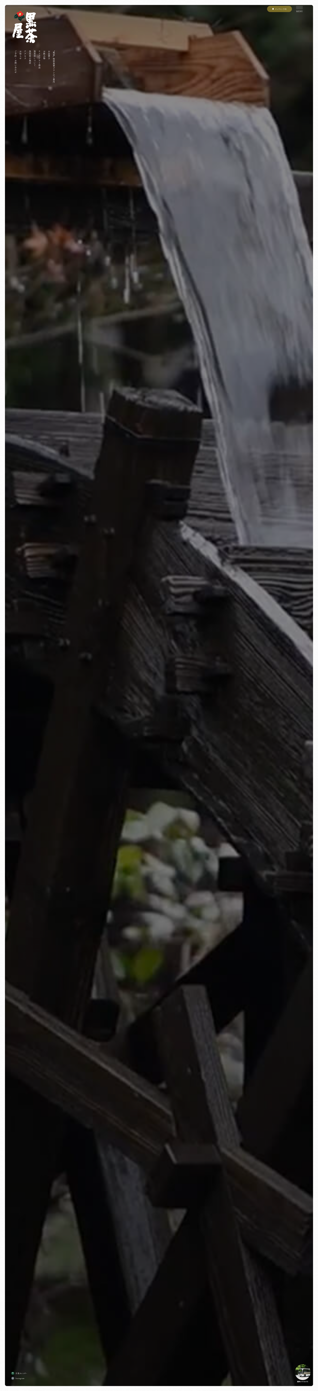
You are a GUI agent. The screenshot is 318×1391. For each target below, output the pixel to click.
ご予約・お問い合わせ (15, 61)
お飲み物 (44, 54)
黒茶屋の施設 (30, 57)
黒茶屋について (35, 58)
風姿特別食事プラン (54, 66)
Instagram (20, 1378)
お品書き (49, 54)
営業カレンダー (21, 1373)
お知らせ (20, 54)
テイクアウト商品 (39, 59)
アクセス (25, 54)
